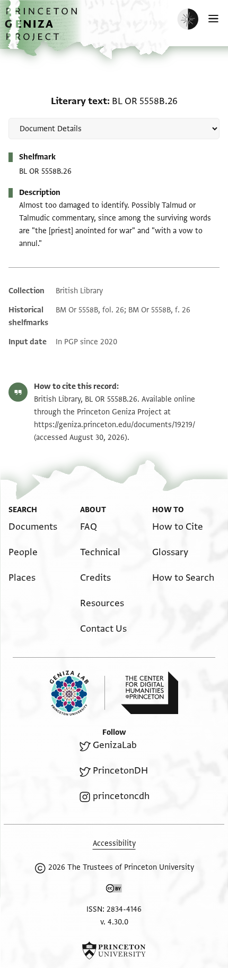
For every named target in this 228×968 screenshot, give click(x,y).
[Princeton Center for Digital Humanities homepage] (149, 693)
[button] (42, 29)
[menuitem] (32, 527)
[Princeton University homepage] (114, 950)
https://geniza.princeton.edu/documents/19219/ (114, 425)
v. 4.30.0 (114, 922)
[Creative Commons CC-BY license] (114, 890)
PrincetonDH (120, 771)
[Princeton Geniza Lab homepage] (77, 693)
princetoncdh (121, 796)
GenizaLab (115, 745)
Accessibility (114, 843)
